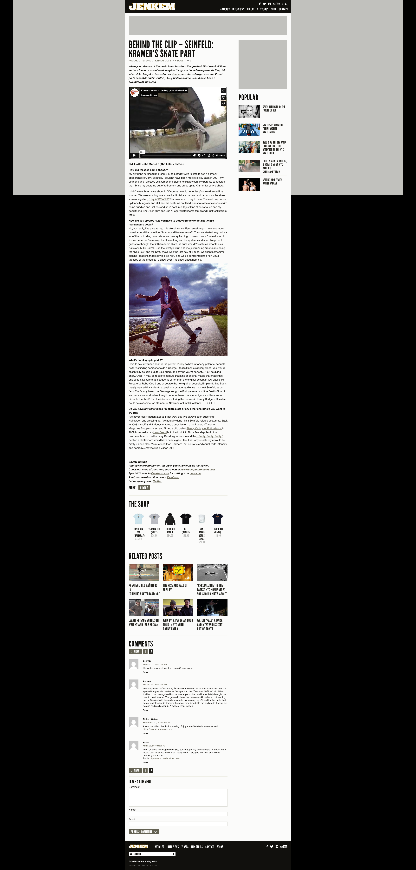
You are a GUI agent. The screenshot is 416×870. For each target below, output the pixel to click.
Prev (136, 651)
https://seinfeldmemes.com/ (157, 729)
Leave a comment (140, 781)
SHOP (273, 9)
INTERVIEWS (238, 9)
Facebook (173, 477)
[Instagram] (269, 4)
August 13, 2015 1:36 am (155, 685)
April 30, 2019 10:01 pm (154, 746)
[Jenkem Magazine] (152, 6)
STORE (220, 847)
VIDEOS (250, 9)
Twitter (157, 481)
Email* (132, 819)
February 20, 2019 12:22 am (156, 722)
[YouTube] (276, 4)
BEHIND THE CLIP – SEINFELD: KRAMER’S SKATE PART (171, 49)
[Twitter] (264, 4)
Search (131, 854)
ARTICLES (225, 9)
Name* (132, 809)
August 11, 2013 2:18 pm (155, 664)
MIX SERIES (262, 9)
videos (144, 488)
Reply (145, 672)
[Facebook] (260, 4)
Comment (134, 786)
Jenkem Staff (163, 60)
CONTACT (283, 9)
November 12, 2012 (140, 60)
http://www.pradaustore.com (165, 758)
